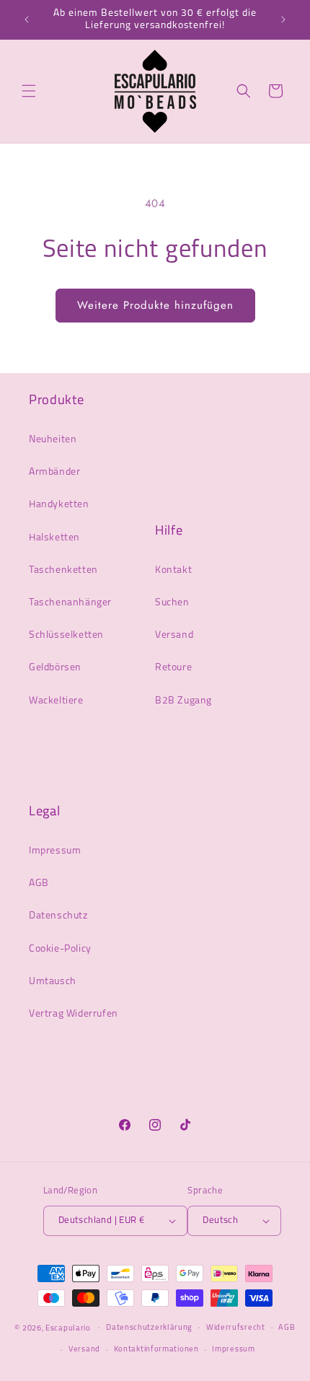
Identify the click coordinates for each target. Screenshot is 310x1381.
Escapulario (68, 1328)
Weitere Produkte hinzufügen (155, 305)
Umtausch (52, 981)
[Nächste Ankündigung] (283, 19)
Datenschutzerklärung (149, 1328)
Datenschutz (58, 916)
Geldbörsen (55, 667)
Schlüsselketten (66, 635)
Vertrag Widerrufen (73, 1014)
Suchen (172, 602)
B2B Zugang (183, 701)
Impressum (55, 851)
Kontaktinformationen (156, 1350)
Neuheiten (52, 439)
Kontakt (173, 570)
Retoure (173, 667)
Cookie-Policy (60, 949)
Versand (174, 635)
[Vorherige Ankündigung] (27, 19)
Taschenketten (63, 570)
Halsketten (54, 537)
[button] (29, 91)
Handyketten (59, 504)
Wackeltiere (56, 701)
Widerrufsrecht (235, 1328)
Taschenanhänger (70, 602)
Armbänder (54, 472)
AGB (39, 883)
